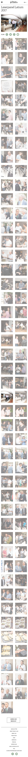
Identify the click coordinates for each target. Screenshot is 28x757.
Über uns (14, 733)
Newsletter (14, 729)
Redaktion (14, 735)
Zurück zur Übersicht (13, 720)
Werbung (14, 739)
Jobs (14, 737)
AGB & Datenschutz (14, 746)
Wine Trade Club (14, 731)
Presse (14, 742)
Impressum (14, 744)
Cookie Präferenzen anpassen (14, 750)
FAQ (14, 748)
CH (24, 2)
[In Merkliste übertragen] (14, 34)
